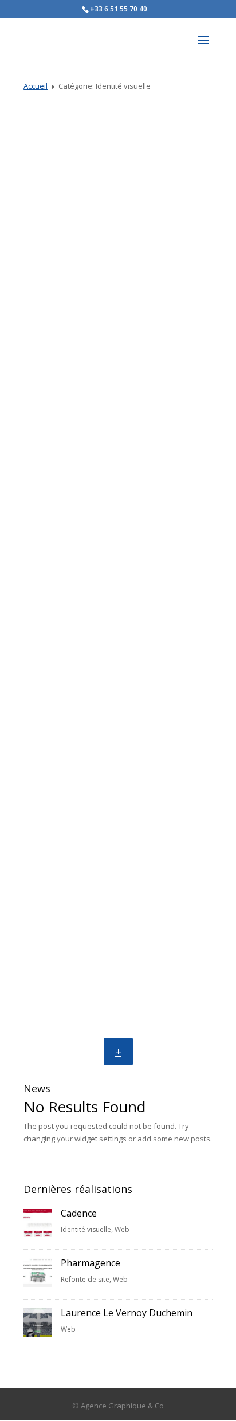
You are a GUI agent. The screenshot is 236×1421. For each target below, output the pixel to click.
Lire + (118, 294)
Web (148, 226)
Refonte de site (85, 1279)
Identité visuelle (108, 226)
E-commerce (166, 871)
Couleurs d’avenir (118, 602)
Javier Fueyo (118, 906)
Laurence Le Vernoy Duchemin (126, 1312)
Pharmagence (90, 1263)
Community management (87, 566)
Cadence (118, 246)
